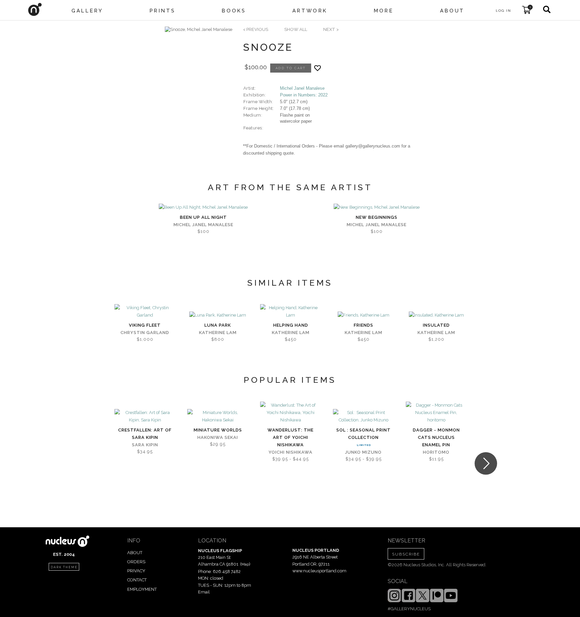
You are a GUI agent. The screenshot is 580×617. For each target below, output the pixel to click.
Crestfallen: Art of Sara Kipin (145, 433)
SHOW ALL (295, 29)
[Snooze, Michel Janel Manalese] (198, 30)
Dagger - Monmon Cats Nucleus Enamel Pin (436, 437)
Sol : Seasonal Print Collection (363, 433)
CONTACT (137, 579)
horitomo (436, 452)
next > (331, 29)
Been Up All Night (203, 217)
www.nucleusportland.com (319, 570)
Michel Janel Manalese (302, 88)
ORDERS (136, 561)
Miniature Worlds (218, 430)
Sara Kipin (145, 444)
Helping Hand (290, 325)
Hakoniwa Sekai (217, 437)
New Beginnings (376, 217)
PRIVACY (136, 570)
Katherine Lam (218, 332)
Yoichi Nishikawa (290, 452)
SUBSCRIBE (406, 554)
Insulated (436, 325)
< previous (255, 29)
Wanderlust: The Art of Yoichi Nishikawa (290, 437)
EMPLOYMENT (142, 589)
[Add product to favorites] (317, 68)
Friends (363, 325)
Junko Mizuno (363, 452)
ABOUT (134, 552)
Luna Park (217, 325)
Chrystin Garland (144, 332)
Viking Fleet (145, 325)
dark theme (64, 567)
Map (245, 564)
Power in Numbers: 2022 (304, 94)
